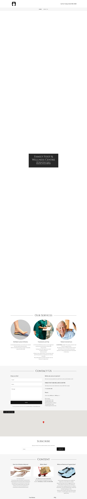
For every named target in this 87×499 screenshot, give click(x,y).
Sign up (61, 449)
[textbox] (26, 379)
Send (26, 402)
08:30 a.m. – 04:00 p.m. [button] (54, 395)
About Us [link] (46, 9)
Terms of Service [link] (35, 406)
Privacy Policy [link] (30, 406)
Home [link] (40, 9)
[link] (14, 3)
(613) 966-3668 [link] (72, 4)
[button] (59, 395)
